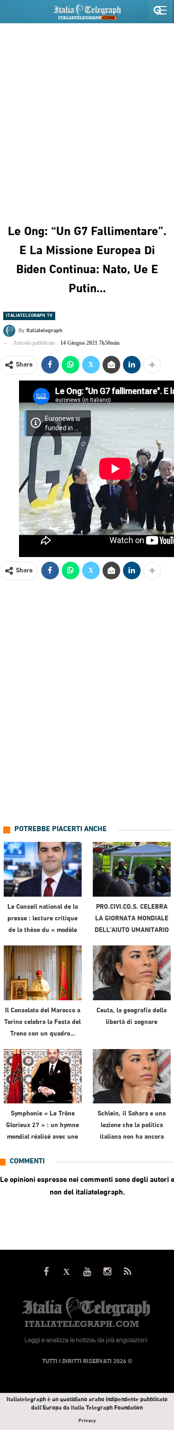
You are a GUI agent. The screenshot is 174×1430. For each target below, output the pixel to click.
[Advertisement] (87, 115)
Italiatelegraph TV (29, 316)
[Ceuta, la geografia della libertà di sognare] (132, 972)
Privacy (87, 1421)
